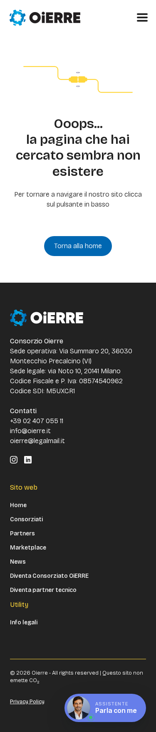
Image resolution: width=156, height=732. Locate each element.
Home (18, 505)
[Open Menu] (142, 17)
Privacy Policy (27, 701)
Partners (22, 534)
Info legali (23, 623)
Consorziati (26, 520)
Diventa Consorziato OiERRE (49, 576)
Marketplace (28, 548)
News (18, 562)
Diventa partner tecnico (43, 590)
